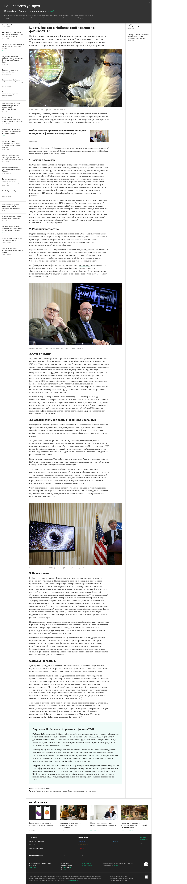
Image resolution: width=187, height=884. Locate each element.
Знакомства (85, 856)
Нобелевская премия (41, 791)
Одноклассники (83, 844)
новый (51, 11)
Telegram (115, 841)
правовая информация (71, 880)
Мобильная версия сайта (144, 838)
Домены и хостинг (53, 856)
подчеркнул (84, 266)
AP (70, 867)
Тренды (32, 830)
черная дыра (67, 791)
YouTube (81, 848)
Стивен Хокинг (56, 791)
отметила (37, 459)
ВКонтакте (81, 841)
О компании (33, 837)
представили (35, 405)
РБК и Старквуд (127, 830)
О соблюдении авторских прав (87, 864)
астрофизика (78, 791)
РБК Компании (65, 830)
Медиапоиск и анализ (70, 856)
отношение (92, 791)
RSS (141, 843)
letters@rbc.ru (33, 867)
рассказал (103, 250)
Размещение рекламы (36, 848)
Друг (85, 791)
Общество (131, 28)
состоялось (89, 443)
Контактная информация (36, 841)
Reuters (65, 867)
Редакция (32, 844)
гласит (36, 148)
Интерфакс (66, 869)
